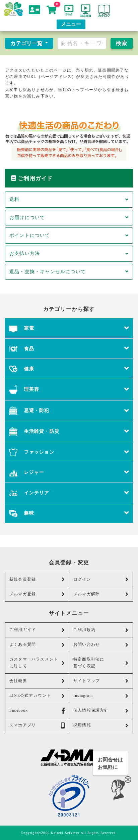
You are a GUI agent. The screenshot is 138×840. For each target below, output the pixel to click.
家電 (28, 328)
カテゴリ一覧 (27, 43)
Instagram (83, 695)
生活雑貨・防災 (41, 431)
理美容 (30, 389)
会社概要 (18, 680)
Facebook (18, 710)
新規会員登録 (22, 579)
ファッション (38, 452)
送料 (14, 199)
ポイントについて (29, 235)
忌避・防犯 (35, 410)
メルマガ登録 (22, 594)
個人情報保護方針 (91, 710)
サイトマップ (86, 680)
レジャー (33, 472)
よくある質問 (22, 644)
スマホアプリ (22, 725)
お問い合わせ (86, 644)
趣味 (28, 512)
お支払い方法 (24, 253)
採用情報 (82, 725)
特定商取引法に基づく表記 (88, 662)
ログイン (82, 579)
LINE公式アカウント (30, 695)
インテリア (35, 492)
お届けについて (27, 217)
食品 (28, 348)
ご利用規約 (84, 629)
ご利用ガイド (22, 629)
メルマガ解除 (86, 594)
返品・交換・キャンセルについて (47, 271)
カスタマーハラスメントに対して (33, 662)
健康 (28, 368)
